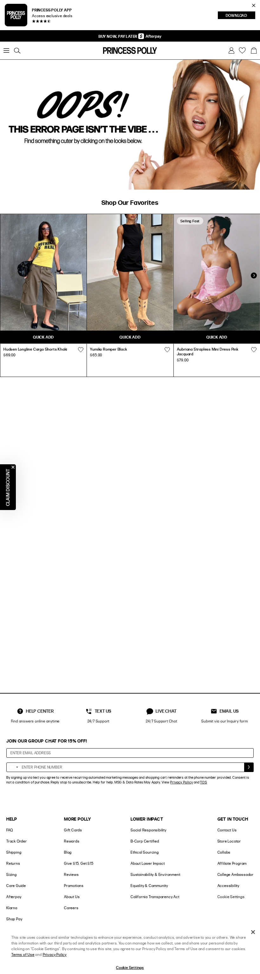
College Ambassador (236, 874)
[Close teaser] (13, 467)
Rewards (72, 841)
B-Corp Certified (145, 841)
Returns (13, 863)
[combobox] (13, 767)
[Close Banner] (253, 5)
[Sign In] (231, 50)
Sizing (11, 874)
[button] (253, 50)
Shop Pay (14, 919)
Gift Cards (73, 830)
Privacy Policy (181, 782)
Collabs (224, 852)
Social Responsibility (148, 830)
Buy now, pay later (118, 36)
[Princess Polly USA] (130, 50)
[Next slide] (253, 275)
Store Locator (229, 841)
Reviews (71, 874)
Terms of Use (23, 954)
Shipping (13, 852)
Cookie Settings (231, 896)
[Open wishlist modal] (80, 350)
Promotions (74, 885)
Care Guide (16, 885)
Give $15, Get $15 (79, 863)
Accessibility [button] (228, 885)
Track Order (16, 841)
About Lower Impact (148, 863)
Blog (68, 852)
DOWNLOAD (240, 16)
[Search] (17, 50)
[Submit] (249, 767)
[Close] (253, 932)
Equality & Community (149, 885)
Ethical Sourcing (145, 852)
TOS (203, 782)
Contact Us (227, 830)
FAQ (9, 830)
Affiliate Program (232, 863)
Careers (71, 907)
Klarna (11, 907)
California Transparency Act (155, 896)
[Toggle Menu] (6, 50)
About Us (72, 896)
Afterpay (13, 896)
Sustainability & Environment (155, 874)
